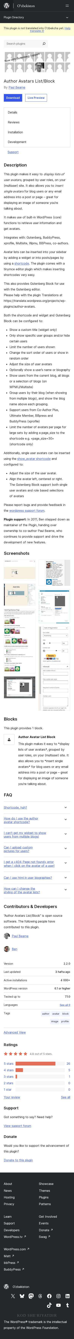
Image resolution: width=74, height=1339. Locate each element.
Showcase (46, 1184)
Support (13, 152)
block (65, 1013)
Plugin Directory (14, 17)
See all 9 (65, 1004)
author (45, 1013)
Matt (9, 1256)
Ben (14, 949)
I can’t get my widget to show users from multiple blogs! (25, 834)
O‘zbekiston (21, 1287)
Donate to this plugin (18, 1160)
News (8, 1191)
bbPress (11, 1263)
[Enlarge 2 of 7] (30, 589)
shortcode (21, 263)
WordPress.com (17, 1249)
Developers (12, 1230)
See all (65, 1097)
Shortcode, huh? (15, 807)
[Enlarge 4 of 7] (30, 681)
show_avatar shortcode (34, 459)
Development (17, 142)
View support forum (17, 1126)
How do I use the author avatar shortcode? (21, 820)
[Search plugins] (44, 43)
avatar (55, 1013)
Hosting (9, 1197)
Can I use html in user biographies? (28, 878)
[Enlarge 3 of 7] (30, 614)
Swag (44, 1237)
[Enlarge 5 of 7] (65, 565)
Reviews (14, 122)
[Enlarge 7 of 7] (65, 632)
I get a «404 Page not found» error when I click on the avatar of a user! (29, 863)
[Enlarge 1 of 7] (30, 565)
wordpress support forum (26, 510)
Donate (46, 1230)
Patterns (45, 1204)
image (54, 1021)
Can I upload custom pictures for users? (18, 849)
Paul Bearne (17, 87)
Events (44, 1223)
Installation (15, 132)
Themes (44, 1191)
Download (13, 97)
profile (65, 1021)
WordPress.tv (15, 1237)
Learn (8, 1216)
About (8, 1184)
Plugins (44, 1197)
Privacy (9, 1204)
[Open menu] (68, 5)
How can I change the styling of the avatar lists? (22, 890)
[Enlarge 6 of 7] (65, 594)
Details (12, 112)
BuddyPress (14, 1269)
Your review (12, 1097)
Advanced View (15, 1032)
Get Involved (48, 1216)
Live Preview (36, 97)
